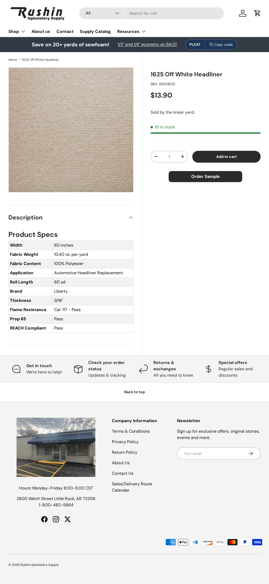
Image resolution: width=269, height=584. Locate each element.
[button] (257, 13)
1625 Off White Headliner (40, 60)
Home (12, 60)
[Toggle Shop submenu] (23, 31)
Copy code (223, 44)
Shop (13, 31)
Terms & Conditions (131, 431)
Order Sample (205, 176)
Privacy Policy (125, 442)
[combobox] (151, 13)
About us (41, 31)
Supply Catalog (95, 31)
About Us (121, 463)
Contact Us (122, 473)
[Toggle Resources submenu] (144, 31)
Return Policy (124, 452)
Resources (128, 31)
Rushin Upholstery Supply (39, 565)
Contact (65, 31)
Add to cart (226, 156)
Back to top (134, 392)
